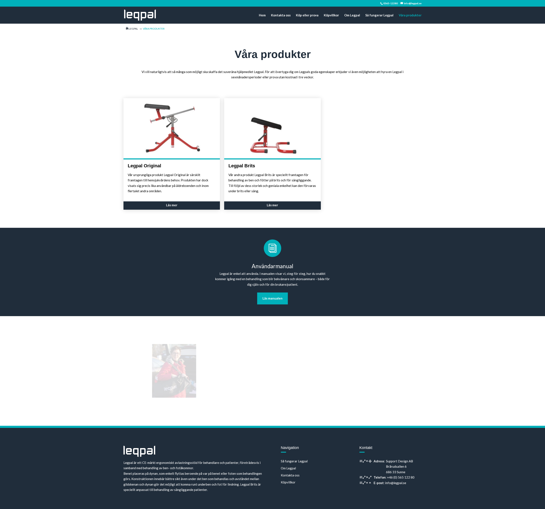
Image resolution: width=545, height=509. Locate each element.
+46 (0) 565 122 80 (400, 477)
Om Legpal (352, 15)
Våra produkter (410, 15)
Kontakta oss (281, 15)
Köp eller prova (307, 15)
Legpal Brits (241, 165)
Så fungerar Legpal (379, 15)
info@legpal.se (395, 483)
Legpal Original (144, 165)
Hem (262, 15)
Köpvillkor (331, 15)
